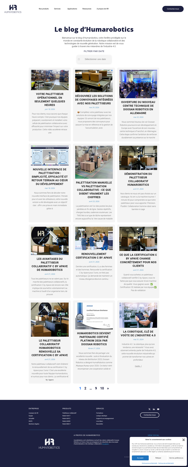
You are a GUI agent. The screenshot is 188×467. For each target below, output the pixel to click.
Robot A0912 (66, 418)
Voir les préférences (176, 458)
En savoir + (105, 444)
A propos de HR (33, 413)
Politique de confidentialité (149, 463)
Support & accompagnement (105, 418)
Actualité (31, 418)
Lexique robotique (101, 416)
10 (102, 388)
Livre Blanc (99, 421)
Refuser (158, 458)
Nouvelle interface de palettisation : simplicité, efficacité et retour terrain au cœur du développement (50, 177)
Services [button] (57, 9)
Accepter (140, 458)
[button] (184, 440)
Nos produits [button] (44, 9)
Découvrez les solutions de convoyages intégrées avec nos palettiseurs (94, 99)
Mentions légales (34, 424)
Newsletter (99, 424)
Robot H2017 (66, 416)
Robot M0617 (66, 424)
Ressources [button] (86, 9)
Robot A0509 (66, 421)
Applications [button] (72, 9)
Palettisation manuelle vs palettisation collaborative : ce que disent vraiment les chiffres (94, 190)
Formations (99, 413)
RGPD (30, 421)
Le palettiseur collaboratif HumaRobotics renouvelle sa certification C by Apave (50, 348)
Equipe (31, 416)
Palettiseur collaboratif (69, 413)
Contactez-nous (173, 9)
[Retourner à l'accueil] (12, 8)
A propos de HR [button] (103, 9)
